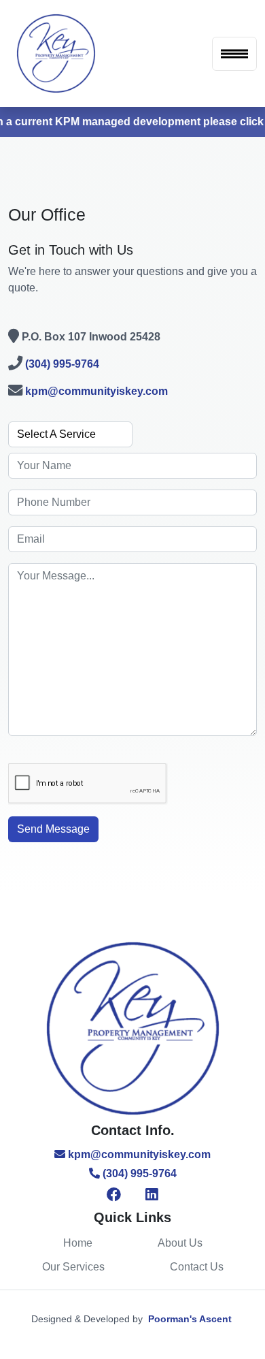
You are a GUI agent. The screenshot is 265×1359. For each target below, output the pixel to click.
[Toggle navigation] (234, 54)
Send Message (53, 829)
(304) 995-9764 (62, 364)
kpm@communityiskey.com (96, 391)
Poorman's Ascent (190, 1318)
